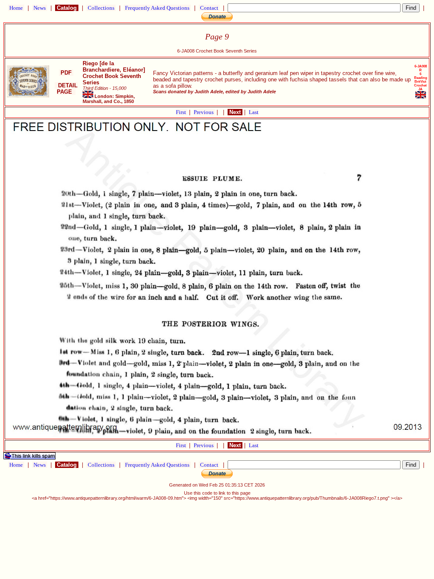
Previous (204, 112)
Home (16, 8)
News (39, 8)
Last (254, 112)
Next (235, 112)
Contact (209, 8)
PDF (66, 73)
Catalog (66, 8)
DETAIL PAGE (66, 88)
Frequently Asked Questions (157, 8)
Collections (101, 8)
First (181, 112)
